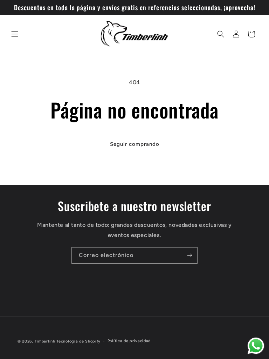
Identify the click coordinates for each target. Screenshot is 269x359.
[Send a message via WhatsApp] (255, 345)
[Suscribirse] (189, 255)
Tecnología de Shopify (78, 341)
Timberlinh (45, 341)
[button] (14, 34)
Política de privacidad (129, 341)
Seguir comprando (134, 144)
